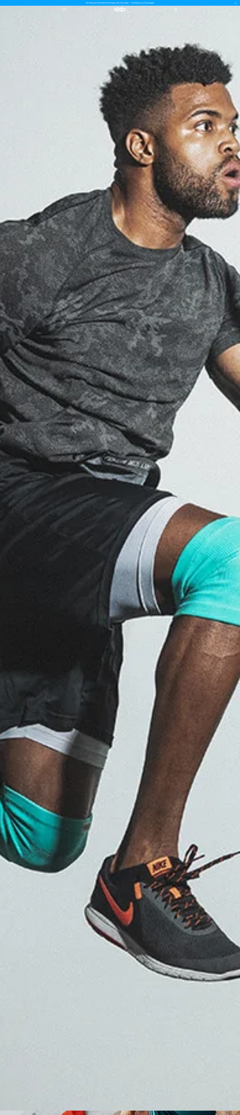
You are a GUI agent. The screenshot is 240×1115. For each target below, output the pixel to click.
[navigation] (64, 9)
